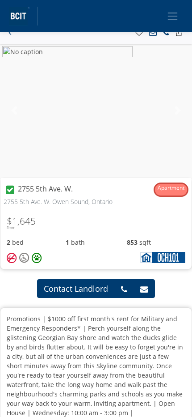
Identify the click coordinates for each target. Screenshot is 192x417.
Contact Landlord (76, 288)
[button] (10, 33)
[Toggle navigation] (172, 16)
